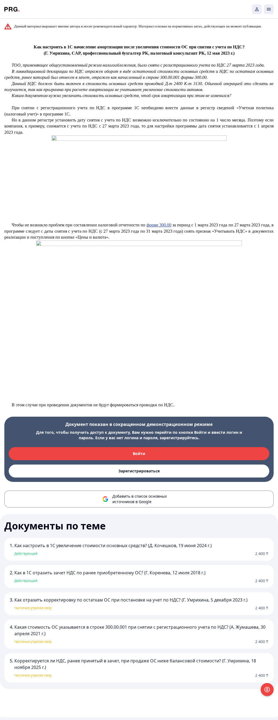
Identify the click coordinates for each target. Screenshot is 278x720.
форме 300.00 (159, 225)
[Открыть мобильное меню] (269, 9)
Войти (139, 453)
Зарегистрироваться (139, 470)
